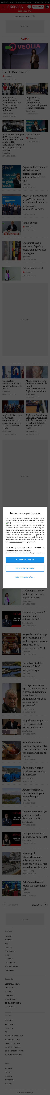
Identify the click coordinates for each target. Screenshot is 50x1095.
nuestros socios (38, 518)
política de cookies (15, 542)
